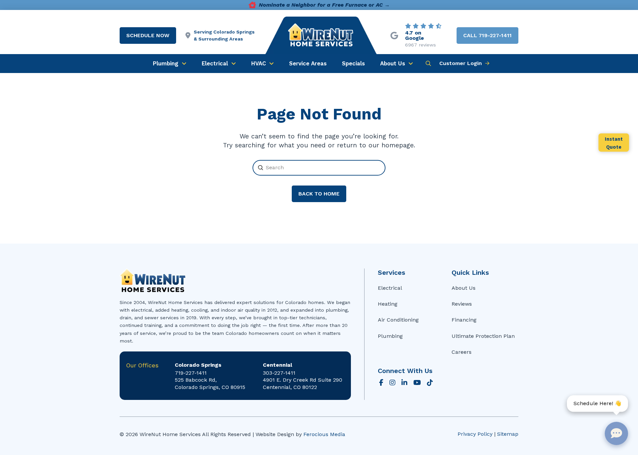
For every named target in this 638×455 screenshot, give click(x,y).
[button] (428, 63)
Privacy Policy (475, 434)
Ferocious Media (324, 434)
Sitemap (507, 434)
